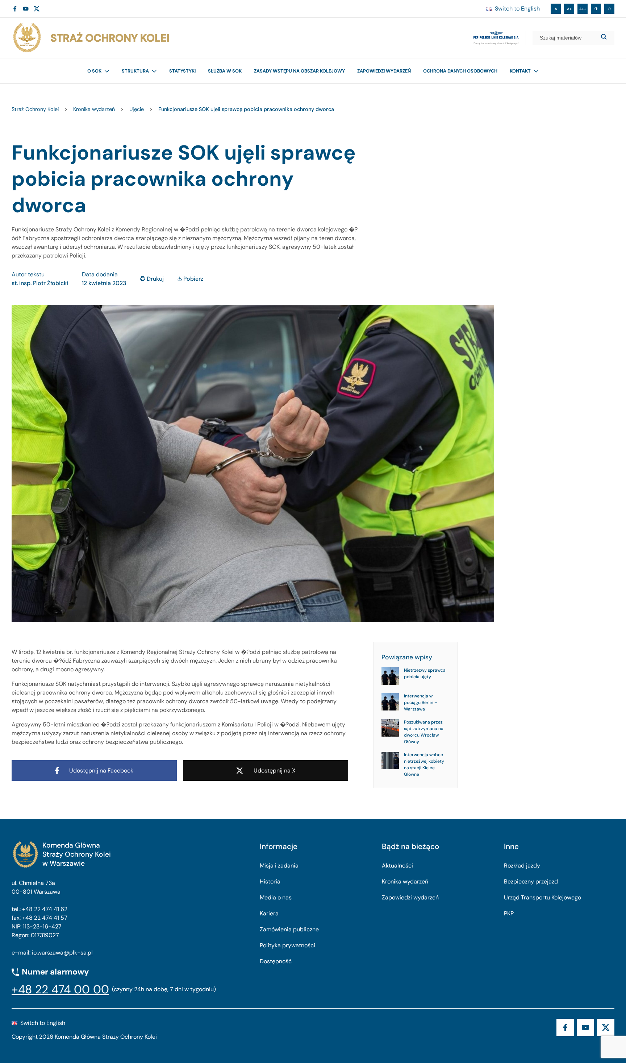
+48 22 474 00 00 (60, 989)
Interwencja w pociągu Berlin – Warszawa (420, 702)
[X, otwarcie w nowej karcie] (36, 8)
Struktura (135, 71)
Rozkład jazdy (522, 865)
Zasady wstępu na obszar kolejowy (299, 71)
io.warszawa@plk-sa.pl (62, 952)
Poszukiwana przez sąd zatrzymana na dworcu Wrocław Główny (423, 732)
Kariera (269, 913)
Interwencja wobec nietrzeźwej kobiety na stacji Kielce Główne (424, 765)
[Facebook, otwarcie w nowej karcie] (15, 8)
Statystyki (182, 71)
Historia (270, 881)
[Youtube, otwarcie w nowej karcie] (25, 8)
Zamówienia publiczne (289, 929)
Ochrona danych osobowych (460, 71)
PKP (509, 913)
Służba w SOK (225, 71)
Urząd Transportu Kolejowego (542, 897)
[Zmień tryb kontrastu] (596, 9)
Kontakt (520, 71)
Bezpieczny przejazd (531, 881)
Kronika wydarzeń (405, 881)
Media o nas (276, 897)
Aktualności (397, 865)
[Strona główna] (91, 38)
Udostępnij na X (275, 770)
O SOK (94, 71)
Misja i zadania (279, 865)
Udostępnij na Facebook (101, 770)
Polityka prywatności (287, 945)
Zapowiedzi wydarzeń (384, 71)
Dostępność (276, 961)
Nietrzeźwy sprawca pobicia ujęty (425, 674)
